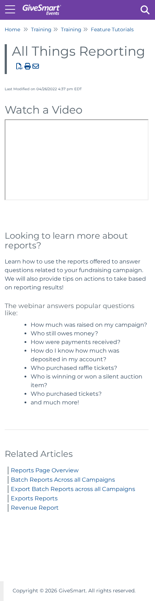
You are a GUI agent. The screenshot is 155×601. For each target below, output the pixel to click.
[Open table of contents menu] (13, 9)
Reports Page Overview (45, 470)
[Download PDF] (19, 66)
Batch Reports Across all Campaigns (63, 479)
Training (41, 29)
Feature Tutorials (112, 29)
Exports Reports (34, 498)
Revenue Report (35, 507)
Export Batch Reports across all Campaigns (73, 489)
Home (12, 29)
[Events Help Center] (42, 6)
